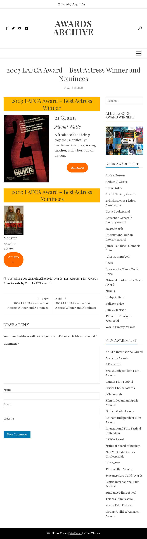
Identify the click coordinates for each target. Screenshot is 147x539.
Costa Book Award (118, 211)
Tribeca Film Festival (120, 499)
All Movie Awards (51, 278)
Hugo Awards (114, 228)
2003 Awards (29, 278)
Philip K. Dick (115, 297)
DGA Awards (114, 394)
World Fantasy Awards (120, 327)
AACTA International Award (124, 352)
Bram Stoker (114, 188)
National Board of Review (123, 445)
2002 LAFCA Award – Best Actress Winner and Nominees (28, 303)
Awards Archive (73, 27)
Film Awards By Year (17, 283)
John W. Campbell (117, 256)
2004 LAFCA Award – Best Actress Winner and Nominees (75, 303)
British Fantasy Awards (121, 194)
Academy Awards (117, 358)
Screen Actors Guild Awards (124, 475)
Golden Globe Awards (120, 411)
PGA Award (113, 463)
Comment (11, 343)
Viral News (76, 533)
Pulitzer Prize (115, 303)
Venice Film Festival (119, 505)
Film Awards (89, 278)
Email (7, 404)
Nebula (110, 291)
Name (7, 389)
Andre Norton (115, 175)
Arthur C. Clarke (116, 181)
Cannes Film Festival (119, 381)
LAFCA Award (41, 283)
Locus (109, 263)
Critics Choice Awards (120, 388)
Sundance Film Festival (121, 492)
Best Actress (72, 278)
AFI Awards (113, 364)
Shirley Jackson (116, 310)
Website (9, 418)
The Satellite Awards (119, 469)
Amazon (77, 167)
